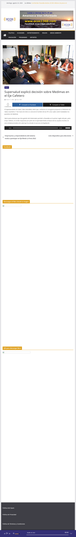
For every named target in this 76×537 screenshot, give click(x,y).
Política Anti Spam (8, 508)
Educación (12, 37)
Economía (20, 33)
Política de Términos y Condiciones (14, 524)
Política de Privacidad (9, 514)
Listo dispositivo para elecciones (59, 136)
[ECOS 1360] (5, 35)
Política (11, 33)
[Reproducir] (7, 128)
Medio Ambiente (55, 33)
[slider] (68, 127)
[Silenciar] (64, 128)
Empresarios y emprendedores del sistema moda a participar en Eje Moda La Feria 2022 (20, 137)
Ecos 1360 (19, 99)
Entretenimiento (33, 33)
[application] (37, 128)
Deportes (33, 37)
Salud (6, 87)
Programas (23, 37)
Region (44, 33)
